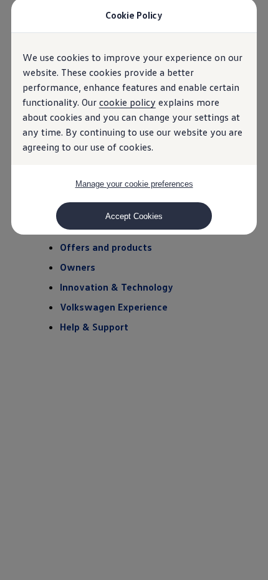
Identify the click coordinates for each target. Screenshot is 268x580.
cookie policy (127, 102)
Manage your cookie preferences (134, 184)
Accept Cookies (134, 216)
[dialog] (134, 290)
